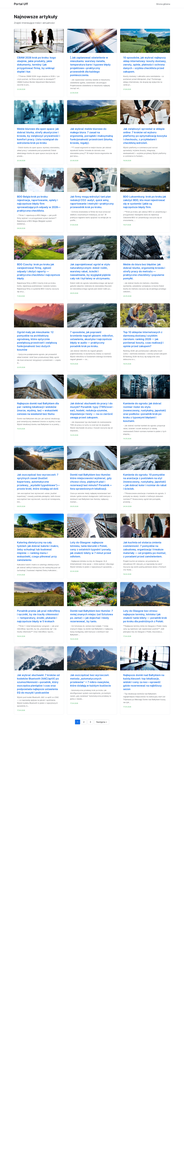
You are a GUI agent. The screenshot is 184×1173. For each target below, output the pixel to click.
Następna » (101, 722)
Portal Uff (21, 4)
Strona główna (163, 4)
